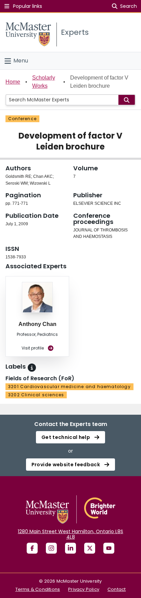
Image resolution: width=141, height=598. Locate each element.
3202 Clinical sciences (36, 395)
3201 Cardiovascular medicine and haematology (69, 386)
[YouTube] (108, 548)
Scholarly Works (43, 82)
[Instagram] (51, 548)
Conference (22, 119)
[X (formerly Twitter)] (89, 548)
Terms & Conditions (37, 589)
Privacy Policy (83, 589)
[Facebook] (32, 548)
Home (12, 82)
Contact (116, 589)
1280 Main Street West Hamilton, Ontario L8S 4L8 (70, 534)
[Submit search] (126, 100)
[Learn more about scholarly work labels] (32, 368)
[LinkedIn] (70, 548)
